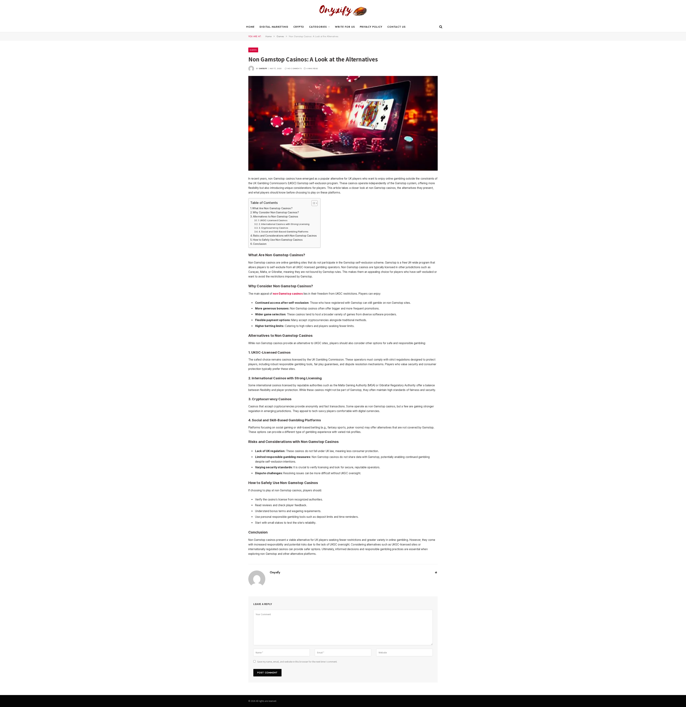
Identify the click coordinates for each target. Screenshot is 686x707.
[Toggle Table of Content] (313, 203)
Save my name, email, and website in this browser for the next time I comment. (297, 661)
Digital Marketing (274, 27)
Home (250, 27)
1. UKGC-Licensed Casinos (272, 220)
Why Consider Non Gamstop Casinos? (276, 212)
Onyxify (263, 68)
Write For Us (345, 27)
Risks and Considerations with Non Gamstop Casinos (285, 235)
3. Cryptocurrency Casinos (273, 227)
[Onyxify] (343, 10)
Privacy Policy (371, 27)
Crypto (298, 27)
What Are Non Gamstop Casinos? (272, 208)
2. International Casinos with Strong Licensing (284, 224)
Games (253, 49)
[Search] (440, 27)
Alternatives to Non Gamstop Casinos (275, 216)
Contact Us (396, 27)
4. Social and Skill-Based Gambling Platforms (283, 231)
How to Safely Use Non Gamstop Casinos (278, 239)
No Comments (294, 68)
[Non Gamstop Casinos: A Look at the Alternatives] (343, 123)
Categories (318, 27)
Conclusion (259, 243)
